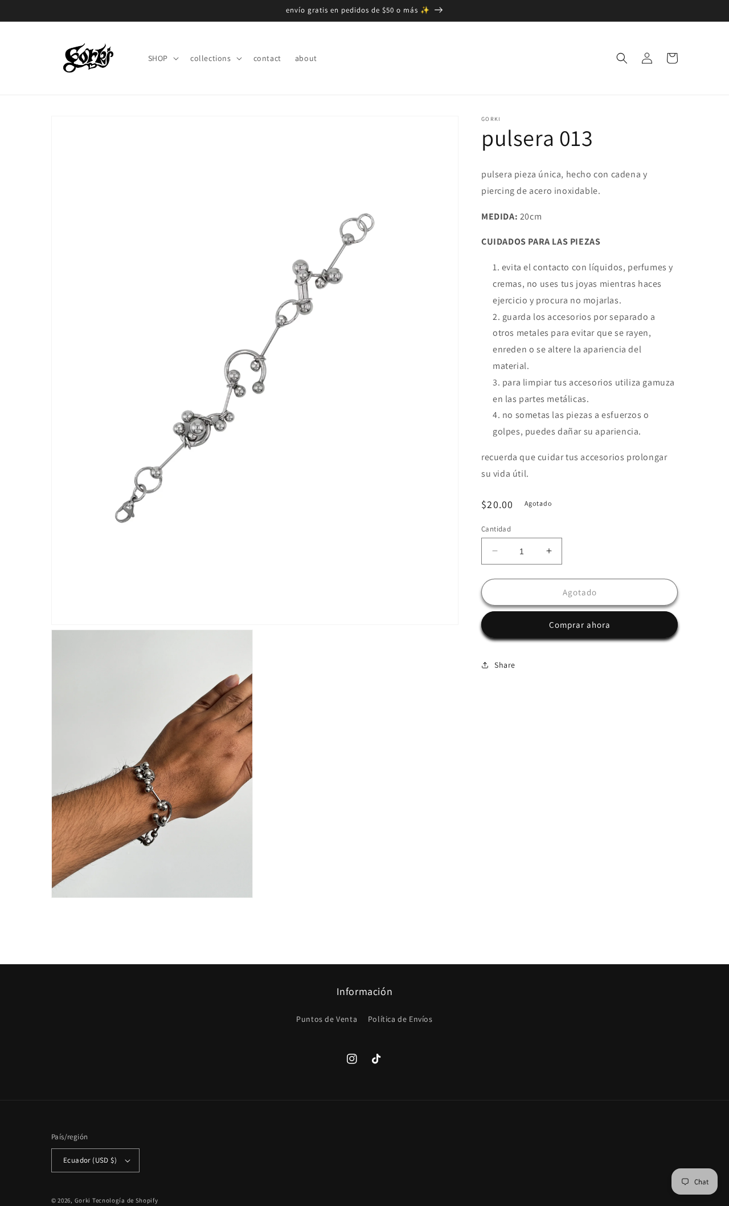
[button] (162, 58)
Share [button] (504, 664)
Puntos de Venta (326, 1019)
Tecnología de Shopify (125, 1200)
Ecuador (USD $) (90, 1160)
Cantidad (496, 528)
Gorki (83, 1200)
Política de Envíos (400, 1019)
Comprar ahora (580, 624)
